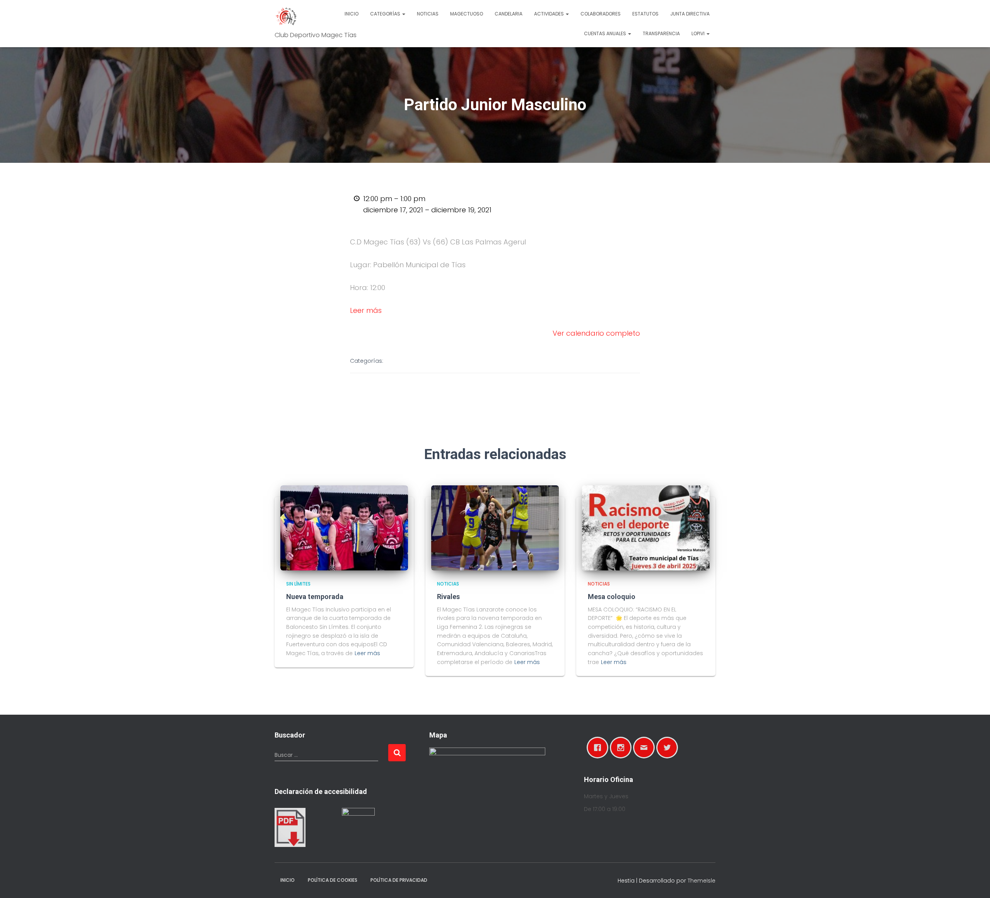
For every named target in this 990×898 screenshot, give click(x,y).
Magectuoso (466, 13)
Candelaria (508, 13)
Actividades (549, 13)
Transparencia (661, 33)
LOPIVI (698, 33)
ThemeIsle (701, 880)
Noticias (428, 13)
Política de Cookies (332, 880)
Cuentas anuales (605, 33)
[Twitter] (669, 747)
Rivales (448, 596)
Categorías (385, 13)
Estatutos (645, 13)
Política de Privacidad (398, 880)
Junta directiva (690, 13)
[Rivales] (495, 527)
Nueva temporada (314, 596)
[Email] (645, 747)
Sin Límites (298, 583)
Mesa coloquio (611, 596)
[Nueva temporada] (344, 527)
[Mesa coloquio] (646, 527)
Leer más (366, 310)
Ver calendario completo (596, 333)
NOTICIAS (448, 583)
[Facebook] (599, 747)
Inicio (351, 13)
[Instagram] (622, 747)
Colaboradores (600, 13)
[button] (403, 13)
